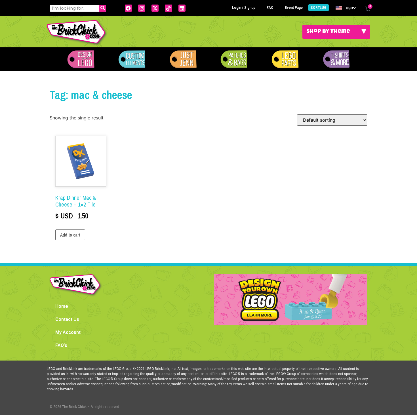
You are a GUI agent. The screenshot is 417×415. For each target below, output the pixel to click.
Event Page (294, 8)
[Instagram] (141, 8)
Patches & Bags (234, 59)
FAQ (270, 8)
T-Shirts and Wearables (336, 59)
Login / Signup (243, 8)
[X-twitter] (155, 8)
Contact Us (67, 319)
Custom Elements (131, 59)
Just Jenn (182, 59)
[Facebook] (128, 8)
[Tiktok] (168, 8)
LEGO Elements (285, 59)
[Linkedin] (182, 8)
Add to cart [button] (70, 235)
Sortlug (319, 8)
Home (61, 306)
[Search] (102, 8)
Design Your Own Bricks (80, 59)
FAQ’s (61, 345)
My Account (68, 332)
